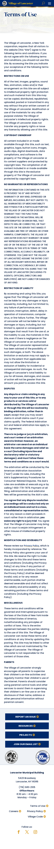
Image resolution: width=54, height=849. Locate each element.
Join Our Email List (26, 744)
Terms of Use (37, 806)
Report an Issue (25, 716)
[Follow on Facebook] (18, 832)
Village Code (35, 816)
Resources (26, 726)
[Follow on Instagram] (35, 832)
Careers (13, 811)
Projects (25, 735)
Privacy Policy (31, 545)
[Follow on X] (27, 832)
